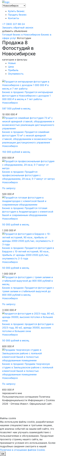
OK (2, 453)
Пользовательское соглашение (20, 396)
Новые (12, 63)
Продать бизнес (17, 14)
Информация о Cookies (41, 400)
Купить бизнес (16, 11)
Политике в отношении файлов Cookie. (22, 449)
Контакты (13, 18)
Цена (11, 66)
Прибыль (13, 70)
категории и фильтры (14, 59)
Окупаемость (16, 73)
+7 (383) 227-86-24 (13, 24)
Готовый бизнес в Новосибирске (21, 34)
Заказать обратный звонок (17, 27)
